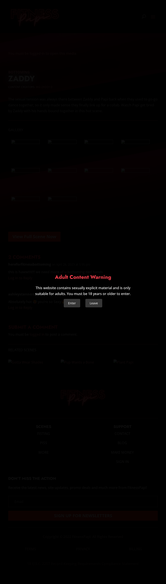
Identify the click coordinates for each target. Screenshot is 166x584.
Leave (94, 303)
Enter (72, 303)
